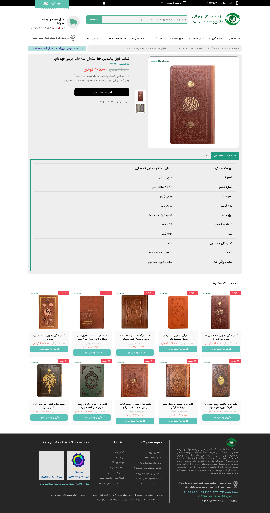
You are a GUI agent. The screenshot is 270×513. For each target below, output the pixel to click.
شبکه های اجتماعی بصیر (111, 478)
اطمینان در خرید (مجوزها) (149, 473)
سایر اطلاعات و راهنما (116, 38)
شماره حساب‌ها (116, 467)
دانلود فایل (140, 38)
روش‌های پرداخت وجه (151, 463)
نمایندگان (158, 38)
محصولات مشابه (225, 283)
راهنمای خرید (155, 452)
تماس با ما (92, 38)
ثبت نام (91, 2)
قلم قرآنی (217, 38)
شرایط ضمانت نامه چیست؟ (148, 468)
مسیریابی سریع (116, 473)
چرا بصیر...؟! (118, 462)
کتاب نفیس (198, 38)
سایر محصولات (176, 38)
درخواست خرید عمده (151, 484)
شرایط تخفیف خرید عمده (149, 478)
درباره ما (120, 457)
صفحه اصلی (234, 38)
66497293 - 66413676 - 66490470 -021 (204, 492)
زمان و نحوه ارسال (153, 457)
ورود (99, 2)
